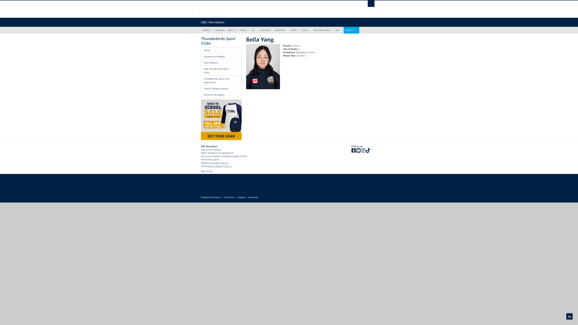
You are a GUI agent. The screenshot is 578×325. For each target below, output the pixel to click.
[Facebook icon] (353, 151)
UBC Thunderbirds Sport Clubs (216, 71)
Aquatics (206, 30)
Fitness (243, 30)
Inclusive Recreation (214, 95)
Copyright (241, 197)
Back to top (207, 171)
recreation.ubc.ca (219, 163)
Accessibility (253, 197)
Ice (253, 30)
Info (337, 30)
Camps (305, 30)
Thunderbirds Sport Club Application (216, 81)
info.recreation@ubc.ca (219, 166)
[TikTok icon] (368, 151)
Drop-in (231, 30)
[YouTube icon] (358, 151)
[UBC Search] (371, 3)
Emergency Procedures (210, 197)
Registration (350, 30)
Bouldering (220, 30)
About (207, 50)
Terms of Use (228, 197)
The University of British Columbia (207, 9)
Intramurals (264, 30)
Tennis (293, 30)
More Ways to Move (322, 30)
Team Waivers (211, 63)
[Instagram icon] (363, 151)
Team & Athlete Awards (216, 88)
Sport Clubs (280, 30)
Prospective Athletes (214, 56)
